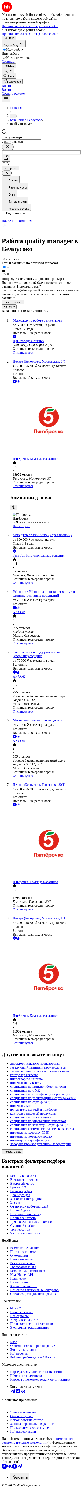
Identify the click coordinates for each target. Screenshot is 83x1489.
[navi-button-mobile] (6, 98)
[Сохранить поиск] (6, 158)
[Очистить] (8, 146)
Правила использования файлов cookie (30, 34)
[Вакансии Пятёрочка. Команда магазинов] (46, 420)
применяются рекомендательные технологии (37, 1440)
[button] (6, 86)
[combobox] (21, 137)
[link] (9, 76)
